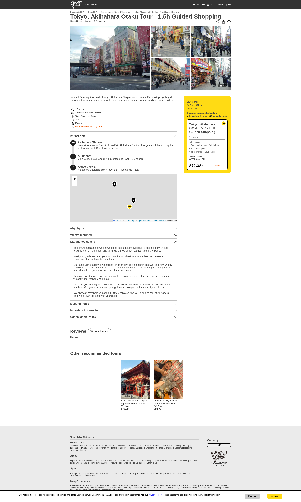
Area (115, 474)
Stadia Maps (130, 220)
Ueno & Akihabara (127, 461)
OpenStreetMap (159, 220)
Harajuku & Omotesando (166, 461)
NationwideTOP (77, 12)
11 (224, 85)
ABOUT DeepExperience (141, 485)
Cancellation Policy (189, 488)
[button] (114, 184)
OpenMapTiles (144, 220)
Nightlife (123, 448)
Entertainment (143, 474)
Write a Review (99, 331)
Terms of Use (159, 488)
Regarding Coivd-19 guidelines (167, 485)
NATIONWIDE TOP (219, 463)
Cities (140, 446)
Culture (156, 446)
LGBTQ (84, 448)
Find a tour (90, 485)
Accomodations (103, 485)
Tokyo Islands (139, 463)
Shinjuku (183, 461)
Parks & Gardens (136, 448)
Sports (83, 450)
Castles (132, 446)
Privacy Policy (173, 488)
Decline (252, 496)
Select (217, 165)
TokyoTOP (92, 12)
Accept (274, 496)
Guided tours (91, 5)
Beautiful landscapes (118, 446)
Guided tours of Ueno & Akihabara (115, 12)
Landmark (74, 448)
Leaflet (118, 220)
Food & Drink (167, 446)
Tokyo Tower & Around (99, 463)
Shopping (150, 448)
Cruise (148, 446)
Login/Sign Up (224, 5)
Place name (169, 474)
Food (132, 474)
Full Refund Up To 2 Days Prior (89, 126)
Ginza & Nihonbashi (108, 461)
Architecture (90, 476)
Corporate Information (94, 488)
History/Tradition (77, 474)
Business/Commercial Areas (99, 474)
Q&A (120, 488)
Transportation (76, 476)
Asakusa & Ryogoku (145, 461)
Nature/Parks (156, 474)
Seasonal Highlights (183, 448)
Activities (74, 446)
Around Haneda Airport (121, 463)
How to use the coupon (209, 485)
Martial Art (104, 448)
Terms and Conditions (142, 488)
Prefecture (200, 5)
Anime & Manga (87, 446)
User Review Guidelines (209, 488)
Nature (114, 448)
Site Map (128, 488)
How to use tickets (190, 485)
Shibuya (193, 461)
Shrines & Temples (164, 448)
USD (212, 5)
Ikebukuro (74, 463)
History (186, 446)
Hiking (178, 446)
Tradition (74, 450)
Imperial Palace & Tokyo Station (83, 461)
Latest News (111, 488)
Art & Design (101, 446)
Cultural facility (183, 474)
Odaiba (84, 463)
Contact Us (124, 485)
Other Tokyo (152, 463)
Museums (94, 448)
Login (114, 485)
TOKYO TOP (219, 465)
